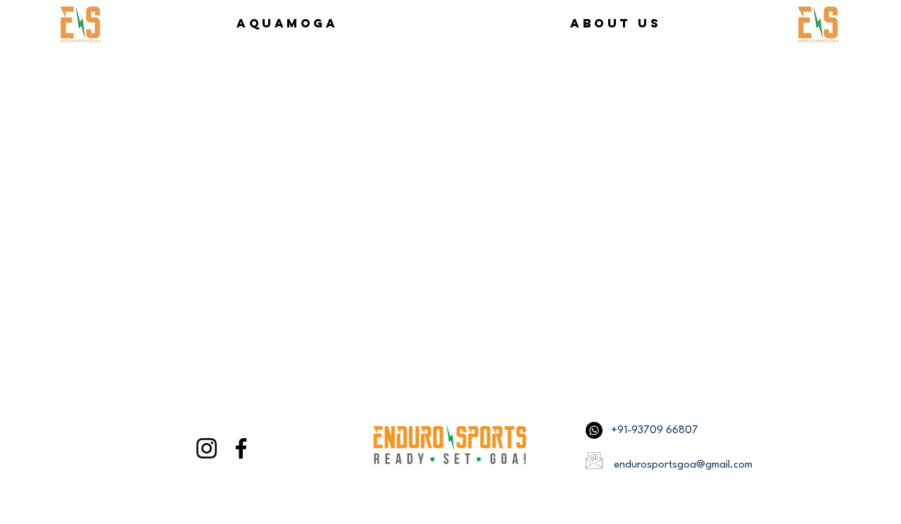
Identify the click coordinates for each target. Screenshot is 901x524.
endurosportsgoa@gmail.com (683, 465)
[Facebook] (241, 448)
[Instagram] (206, 448)
